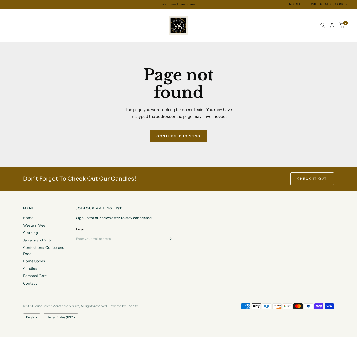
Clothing (66, 14)
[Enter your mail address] (170, 238)
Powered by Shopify (123, 306)
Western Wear (39, 14)
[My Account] (332, 25)
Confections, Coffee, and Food (38, 25)
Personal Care (133, 25)
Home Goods (82, 25)
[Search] (322, 25)
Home (15, 14)
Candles (107, 25)
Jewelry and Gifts (95, 14)
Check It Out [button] (312, 179)
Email (80, 229)
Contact (20, 36)
